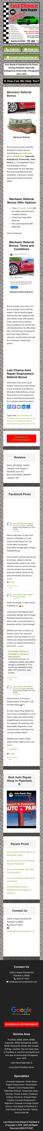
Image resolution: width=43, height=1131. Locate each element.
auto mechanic (22, 415)
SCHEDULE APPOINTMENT (21, 1024)
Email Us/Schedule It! (23, 57)
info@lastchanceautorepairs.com (21, 931)
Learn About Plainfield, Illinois (21, 1067)
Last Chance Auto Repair (21, 23)
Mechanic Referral (25, 421)
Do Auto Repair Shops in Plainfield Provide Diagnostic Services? (19, 890)
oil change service (24, 208)
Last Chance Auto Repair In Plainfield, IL (21, 1122)
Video (12, 582)
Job (34, 418)
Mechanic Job (12, 421)
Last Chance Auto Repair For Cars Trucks (23, 524)
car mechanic (27, 418)
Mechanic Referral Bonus (16, 424)
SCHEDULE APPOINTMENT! (21, 438)
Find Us (32, 49)
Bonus (18, 418)
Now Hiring (31, 424)
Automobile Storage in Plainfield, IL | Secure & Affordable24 (18, 654)
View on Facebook (12, 585)
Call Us (14, 49)
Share (10, 588)
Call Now (13, 749)
